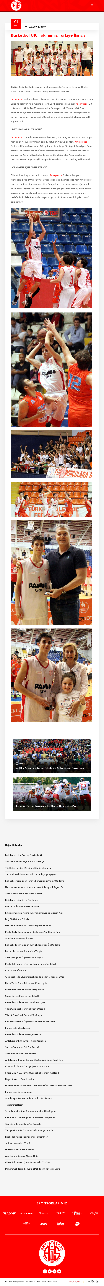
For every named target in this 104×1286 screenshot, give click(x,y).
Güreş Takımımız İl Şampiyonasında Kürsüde (27, 1162)
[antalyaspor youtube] (59, 1271)
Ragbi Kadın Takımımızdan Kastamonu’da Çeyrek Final (32, 932)
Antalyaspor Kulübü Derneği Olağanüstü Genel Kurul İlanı (34, 1060)
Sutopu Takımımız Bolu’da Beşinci (22, 1047)
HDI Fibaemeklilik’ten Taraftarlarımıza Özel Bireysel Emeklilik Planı (38, 1086)
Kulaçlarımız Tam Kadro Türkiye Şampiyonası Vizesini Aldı (34, 913)
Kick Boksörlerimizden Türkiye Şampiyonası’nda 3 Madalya (34, 881)
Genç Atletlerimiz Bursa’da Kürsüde (23, 1124)
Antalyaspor (17, 99)
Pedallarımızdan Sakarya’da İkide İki (23, 855)
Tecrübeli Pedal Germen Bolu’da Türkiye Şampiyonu (31, 874)
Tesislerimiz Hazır (14, 1105)
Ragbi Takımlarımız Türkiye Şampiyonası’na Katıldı (30, 964)
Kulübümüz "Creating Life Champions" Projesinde (30, 1118)
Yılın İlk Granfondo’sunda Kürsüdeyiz (23, 1015)
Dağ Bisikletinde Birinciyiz (17, 919)
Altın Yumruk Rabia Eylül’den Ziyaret (23, 894)
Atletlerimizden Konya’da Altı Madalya (24, 862)
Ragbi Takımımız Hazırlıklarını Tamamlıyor (26, 1137)
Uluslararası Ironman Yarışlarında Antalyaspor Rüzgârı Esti (34, 887)
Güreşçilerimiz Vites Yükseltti (19, 1150)
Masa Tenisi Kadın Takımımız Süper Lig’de (26, 983)
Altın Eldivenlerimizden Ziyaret (20, 1054)
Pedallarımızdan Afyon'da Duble (21, 900)
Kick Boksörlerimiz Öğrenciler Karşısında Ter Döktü (30, 1022)
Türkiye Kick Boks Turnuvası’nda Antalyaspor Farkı (30, 1130)
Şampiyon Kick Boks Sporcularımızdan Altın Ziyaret (30, 1111)
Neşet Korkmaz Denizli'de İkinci (20, 1079)
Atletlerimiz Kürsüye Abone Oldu (21, 1156)
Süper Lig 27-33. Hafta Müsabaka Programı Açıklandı (32, 1073)
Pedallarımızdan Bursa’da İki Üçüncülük (24, 990)
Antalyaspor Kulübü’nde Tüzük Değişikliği (25, 1041)
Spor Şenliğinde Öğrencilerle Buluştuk (24, 958)
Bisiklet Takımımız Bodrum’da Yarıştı (23, 951)
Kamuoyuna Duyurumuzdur (18, 1092)
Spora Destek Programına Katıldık (22, 996)
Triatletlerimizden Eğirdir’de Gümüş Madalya (28, 868)
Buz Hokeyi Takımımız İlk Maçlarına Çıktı (25, 1002)
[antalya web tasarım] (74, 1282)
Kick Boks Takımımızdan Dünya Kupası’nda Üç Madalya (32, 945)
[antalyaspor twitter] (50, 1271)
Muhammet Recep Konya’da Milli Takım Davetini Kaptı (32, 1169)
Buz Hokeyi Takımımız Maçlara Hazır (23, 1034)
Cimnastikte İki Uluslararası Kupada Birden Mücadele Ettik (34, 977)
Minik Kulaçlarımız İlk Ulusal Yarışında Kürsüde (28, 926)
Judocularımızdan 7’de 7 (17, 1143)
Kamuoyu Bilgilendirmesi (17, 1028)
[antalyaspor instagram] (54, 1271)
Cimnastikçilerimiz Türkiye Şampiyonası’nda (27, 1066)
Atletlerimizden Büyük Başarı (19, 938)
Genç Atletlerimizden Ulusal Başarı (22, 906)
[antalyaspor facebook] (45, 1271)
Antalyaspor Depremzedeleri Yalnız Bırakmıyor (28, 1098)
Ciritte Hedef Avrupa (16, 970)
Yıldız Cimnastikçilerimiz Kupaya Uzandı (25, 1009)
